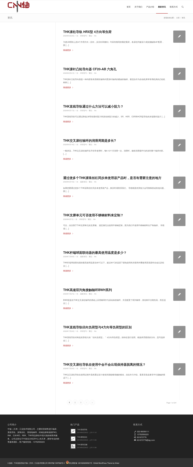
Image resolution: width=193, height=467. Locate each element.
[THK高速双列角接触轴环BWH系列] (179, 295)
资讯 (10, 17)
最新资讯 (83, 182)
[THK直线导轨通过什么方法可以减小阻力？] (179, 111)
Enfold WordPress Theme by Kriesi (106, 463)
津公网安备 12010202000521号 (80, 463)
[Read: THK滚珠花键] (73, 446)
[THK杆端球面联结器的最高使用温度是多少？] (179, 257)
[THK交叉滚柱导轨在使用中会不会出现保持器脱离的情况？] (179, 369)
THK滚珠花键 (82, 444)
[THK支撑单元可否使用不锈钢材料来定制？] (179, 220)
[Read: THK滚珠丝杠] (73, 438)
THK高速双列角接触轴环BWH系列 (87, 289)
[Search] (182, 6)
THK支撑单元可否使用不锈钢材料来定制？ (93, 215)
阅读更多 (67, 50)
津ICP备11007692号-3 (56, 463)
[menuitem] (129, 6)
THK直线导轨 (82, 429)
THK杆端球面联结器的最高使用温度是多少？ (95, 252)
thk (95, 36)
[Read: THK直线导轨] (73, 431)
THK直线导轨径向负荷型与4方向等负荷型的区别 (97, 327)
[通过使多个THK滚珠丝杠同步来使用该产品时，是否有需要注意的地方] (179, 183)
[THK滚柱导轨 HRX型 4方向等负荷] (179, 37)
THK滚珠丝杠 (82, 437)
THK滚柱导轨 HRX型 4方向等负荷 (87, 31)
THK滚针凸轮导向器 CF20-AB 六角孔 (90, 69)
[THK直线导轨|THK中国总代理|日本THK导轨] (22, 6)
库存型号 (83, 36)
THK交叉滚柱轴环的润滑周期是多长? (89, 140)
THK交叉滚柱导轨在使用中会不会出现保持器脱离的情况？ (104, 364)
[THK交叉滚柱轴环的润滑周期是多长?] (179, 145)
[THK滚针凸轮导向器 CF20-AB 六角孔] (179, 74)
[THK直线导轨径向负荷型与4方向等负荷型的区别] (179, 332)
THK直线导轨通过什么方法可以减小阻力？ (93, 106)
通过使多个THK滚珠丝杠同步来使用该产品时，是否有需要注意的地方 (112, 177)
